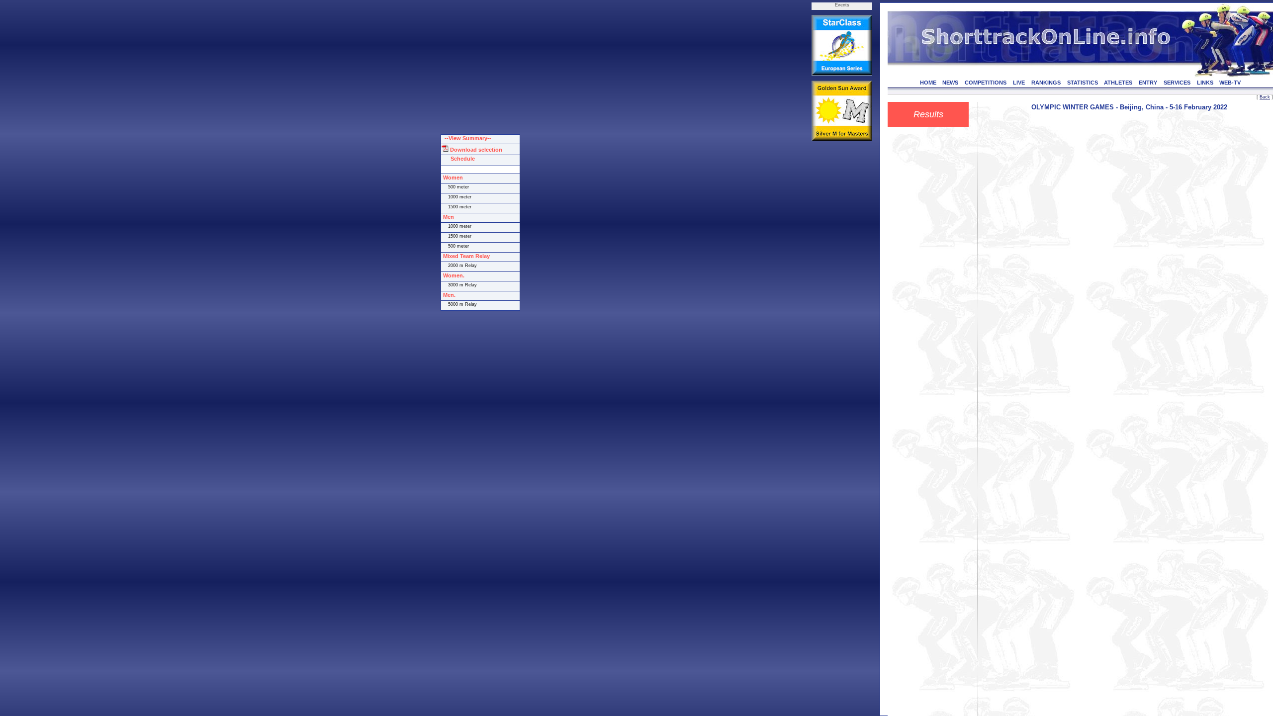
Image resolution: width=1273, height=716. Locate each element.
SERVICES (1177, 83)
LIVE (1019, 83)
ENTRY (1148, 83)
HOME (928, 83)
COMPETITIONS (985, 83)
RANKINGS (1046, 83)
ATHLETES (1118, 83)
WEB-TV (1230, 83)
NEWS (950, 83)
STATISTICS (1082, 83)
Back (1265, 96)
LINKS (1205, 83)
